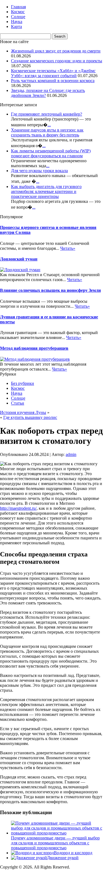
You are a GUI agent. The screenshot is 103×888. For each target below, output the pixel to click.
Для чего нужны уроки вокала (39, 170)
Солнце (18, 16)
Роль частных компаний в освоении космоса (52, 80)
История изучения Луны (23, 412)
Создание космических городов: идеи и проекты (56, 60)
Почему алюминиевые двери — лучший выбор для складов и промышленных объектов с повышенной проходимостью (55, 843)
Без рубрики (22, 383)
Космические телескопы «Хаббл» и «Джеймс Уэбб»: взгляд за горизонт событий (53, 73)
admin (71, 454)
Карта (16, 26)
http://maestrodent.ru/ (18, 508)
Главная (18, 6)
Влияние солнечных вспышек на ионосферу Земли (50, 290)
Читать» (67, 248)
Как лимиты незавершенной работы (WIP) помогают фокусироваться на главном (51, 153)
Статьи (17, 403)
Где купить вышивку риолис (30, 417)
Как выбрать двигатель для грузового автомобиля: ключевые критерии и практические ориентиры (46, 191)
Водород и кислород (73, 852)
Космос (18, 11)
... (49, 124)
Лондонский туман (18, 259)
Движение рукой (63, 857)
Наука (16, 21)
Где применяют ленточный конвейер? (46, 114)
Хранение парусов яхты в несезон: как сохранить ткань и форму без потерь (47, 132)
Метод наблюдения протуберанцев (34, 348)
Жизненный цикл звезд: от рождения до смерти (56, 51)
